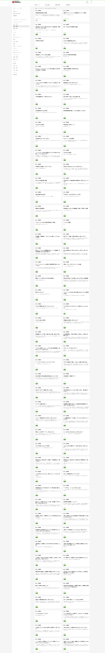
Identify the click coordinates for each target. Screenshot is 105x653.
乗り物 (14, 63)
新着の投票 (57, 4)
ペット (14, 30)
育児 (14, 39)
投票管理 (68, 4)
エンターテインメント (17, 21)
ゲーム (14, 61)
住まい (14, 35)
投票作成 (87, 2)
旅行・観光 (15, 41)
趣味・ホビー (16, 59)
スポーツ (15, 48)
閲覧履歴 (15, 15)
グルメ (14, 32)
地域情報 (15, 74)
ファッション (16, 54)
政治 (36, 10)
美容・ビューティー (17, 52)
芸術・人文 (15, 65)
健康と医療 (15, 28)
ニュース (15, 72)
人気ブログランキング (16, 2)
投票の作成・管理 (16, 13)
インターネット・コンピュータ (19, 19)
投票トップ (37, 4)
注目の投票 (47, 4)
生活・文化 (15, 24)
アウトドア (15, 50)
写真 (14, 43)
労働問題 (39, 10)
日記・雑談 (15, 70)
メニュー (91, 2)
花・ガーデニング (16, 37)
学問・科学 (15, 67)
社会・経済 (15, 26)
